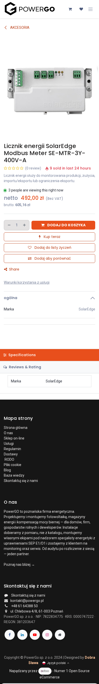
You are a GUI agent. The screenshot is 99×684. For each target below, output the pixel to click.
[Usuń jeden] (9, 225)
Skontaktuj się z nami (21, 481)
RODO (9, 459)
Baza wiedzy (14, 475)
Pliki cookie (12, 465)
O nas (8, 433)
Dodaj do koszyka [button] (66, 225)
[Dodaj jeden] (25, 225)
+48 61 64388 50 (24, 606)
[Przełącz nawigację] (90, 9)
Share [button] (13, 269)
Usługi (9, 444)
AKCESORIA (19, 28)
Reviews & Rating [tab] (24, 367)
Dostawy (11, 454)
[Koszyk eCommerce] (70, 9)
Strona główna (15, 428)
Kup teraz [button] (51, 236)
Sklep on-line (14, 438)
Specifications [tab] (21, 354)
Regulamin (12, 449)
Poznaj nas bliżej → (19, 565)
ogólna (10, 297)
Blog (7, 470)
